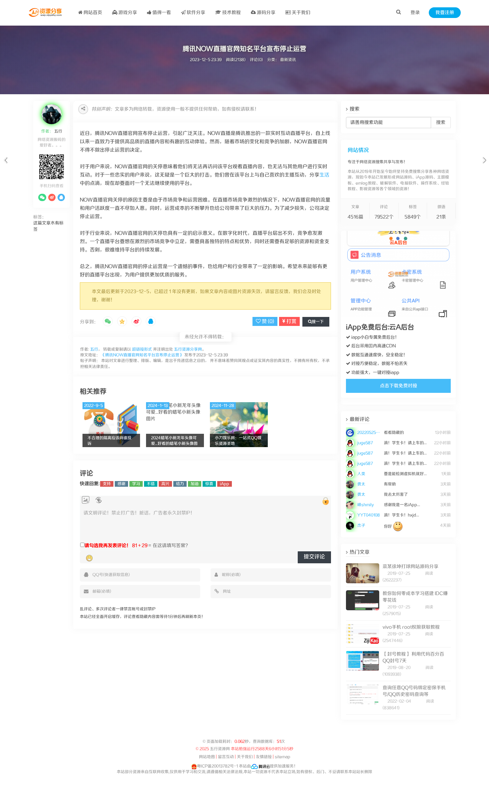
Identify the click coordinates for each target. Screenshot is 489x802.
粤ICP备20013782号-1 (217, 766)
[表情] (89, 558)
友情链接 (264, 757)
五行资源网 (220, 749)
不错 (151, 484)
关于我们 (300, 12)
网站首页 (92, 12)
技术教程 (231, 12)
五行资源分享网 (188, 349)
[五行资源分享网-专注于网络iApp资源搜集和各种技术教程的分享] (45, 13)
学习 (136, 484)
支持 (107, 484)
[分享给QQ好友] (151, 322)
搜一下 (318, 322)
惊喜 (209, 484)
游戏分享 (127, 12)
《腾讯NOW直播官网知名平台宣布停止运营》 (142, 355)
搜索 (440, 122)
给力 (180, 484)
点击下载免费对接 (398, 386)
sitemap (282, 757)
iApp (224, 484)
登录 (415, 12)
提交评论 (314, 557)
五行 (57, 131)
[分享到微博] (136, 322)
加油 (195, 484)
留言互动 (226, 757)
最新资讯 (288, 60)
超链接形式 (142, 349)
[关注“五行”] (42, 197)
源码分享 (265, 12)
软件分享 (195, 12)
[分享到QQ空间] (122, 322)
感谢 (121, 484)
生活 (324, 175)
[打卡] (98, 500)
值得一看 (161, 12)
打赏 (290, 321)
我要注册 (444, 12)
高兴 (165, 484)
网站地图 (207, 757)
